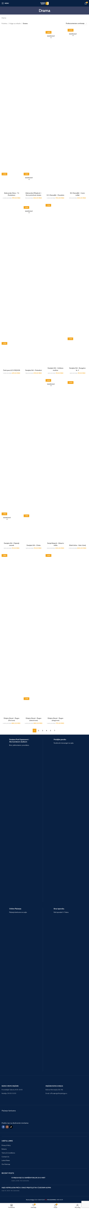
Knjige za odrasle (15, 23)
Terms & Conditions (8, 1153)
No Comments (24, 1180)
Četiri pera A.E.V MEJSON (11, 370)
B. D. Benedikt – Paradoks (55, 195)
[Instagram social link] (7, 1127)
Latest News (6, 1160)
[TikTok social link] (11, 1127)
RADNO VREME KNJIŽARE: (10, 1086)
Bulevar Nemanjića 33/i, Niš (54, 1090)
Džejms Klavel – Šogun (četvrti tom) (33, 719)
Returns (4, 1149)
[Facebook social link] (3, 1127)
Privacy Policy (6, 1145)
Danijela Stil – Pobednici (33, 370)
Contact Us (5, 1157)
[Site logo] (44, 3)
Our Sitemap (6, 1164)
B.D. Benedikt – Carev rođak (77, 194)
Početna (4, 23)
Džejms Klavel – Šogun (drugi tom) (55, 719)
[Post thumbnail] (6, 1180)
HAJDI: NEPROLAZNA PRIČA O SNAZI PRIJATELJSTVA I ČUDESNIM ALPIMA (26, 1188)
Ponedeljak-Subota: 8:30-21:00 (12, 1090)
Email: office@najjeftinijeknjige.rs (56, 1093)
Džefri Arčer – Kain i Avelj (77, 545)
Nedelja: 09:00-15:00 (9, 1093)
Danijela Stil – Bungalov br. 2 (77, 369)
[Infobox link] (22, 820)
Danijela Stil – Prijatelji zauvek (11, 544)
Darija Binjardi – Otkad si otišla (55, 544)
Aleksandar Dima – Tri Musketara (11, 194)
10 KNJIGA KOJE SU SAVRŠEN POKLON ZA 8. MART (28, 1178)
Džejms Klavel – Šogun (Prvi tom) (11, 719)
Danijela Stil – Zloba (33, 545)
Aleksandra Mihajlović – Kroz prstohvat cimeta (34, 194)
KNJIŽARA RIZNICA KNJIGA (54, 1086)
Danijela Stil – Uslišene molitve (55, 369)
